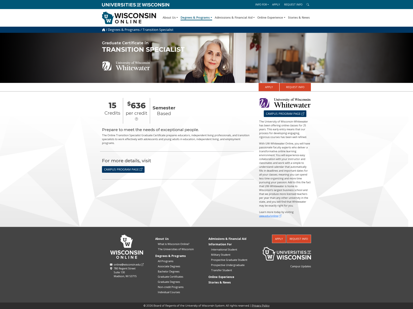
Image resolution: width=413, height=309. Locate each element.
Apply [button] (276, 4)
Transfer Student (221, 270)
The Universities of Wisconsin (176, 249)
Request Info (295, 87)
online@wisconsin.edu (127, 264)
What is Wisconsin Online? (173, 244)
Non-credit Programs (171, 287)
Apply (269, 87)
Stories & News (299, 17)
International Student (224, 249)
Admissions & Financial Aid (233, 17)
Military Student (220, 254)
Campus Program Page (122, 169)
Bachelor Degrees (169, 271)
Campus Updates (300, 266)
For (261, 4)
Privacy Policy (261, 305)
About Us (169, 17)
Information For (220, 244)
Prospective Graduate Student (229, 260)
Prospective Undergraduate (228, 265)
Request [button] (293, 4)
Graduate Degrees (169, 282)
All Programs (165, 261)
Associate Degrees (169, 266)
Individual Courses (169, 292)
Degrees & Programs (195, 17)
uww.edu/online (268, 216)
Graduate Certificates (170, 276)
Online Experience (270, 17)
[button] (136, 119)
